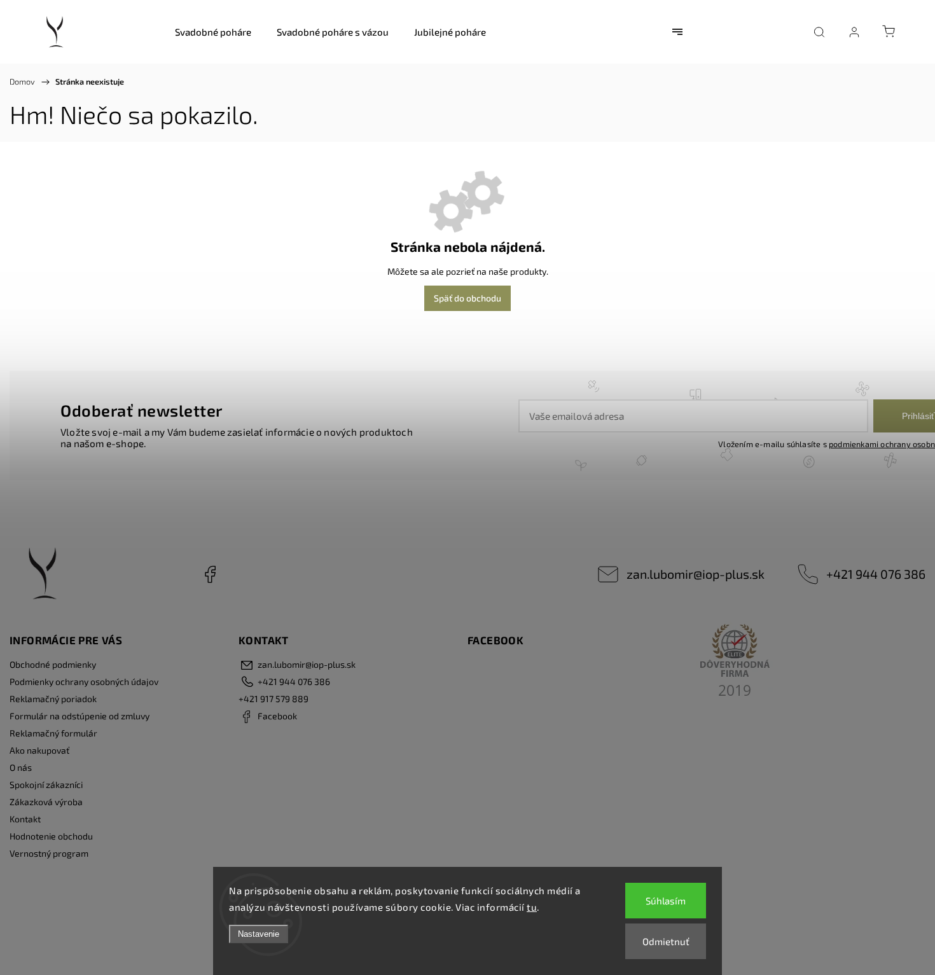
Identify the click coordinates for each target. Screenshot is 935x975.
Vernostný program (49, 853)
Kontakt (25, 818)
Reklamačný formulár (53, 733)
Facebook (209, 574)
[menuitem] (213, 32)
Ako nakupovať (39, 750)
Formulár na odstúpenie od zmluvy (79, 715)
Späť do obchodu (467, 298)
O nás (21, 767)
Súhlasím (666, 900)
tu (532, 907)
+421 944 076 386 (875, 573)
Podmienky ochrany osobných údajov (84, 681)
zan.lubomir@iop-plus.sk (696, 573)
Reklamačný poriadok (53, 698)
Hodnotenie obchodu (51, 836)
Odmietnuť (665, 941)
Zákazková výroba (46, 801)
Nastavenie (258, 934)
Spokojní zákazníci (46, 784)
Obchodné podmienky (53, 664)
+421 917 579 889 (273, 698)
